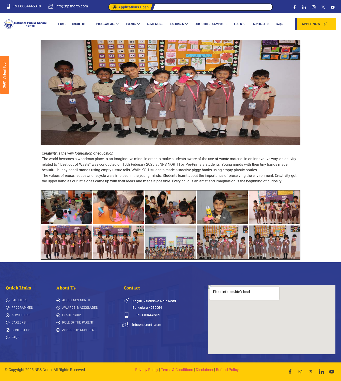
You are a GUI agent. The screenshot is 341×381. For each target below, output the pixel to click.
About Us (79, 24)
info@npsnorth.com (146, 324)
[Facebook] (294, 6)
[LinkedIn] (304, 6)
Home (62, 24)
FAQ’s (279, 24)
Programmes (105, 24)
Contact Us (261, 24)
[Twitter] (323, 6)
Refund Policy (227, 370)
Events (131, 24)
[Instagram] (313, 6)
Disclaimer (204, 370)
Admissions (155, 24)
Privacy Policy (146, 370)
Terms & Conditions (177, 370)
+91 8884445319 (148, 315)
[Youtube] (332, 6)
